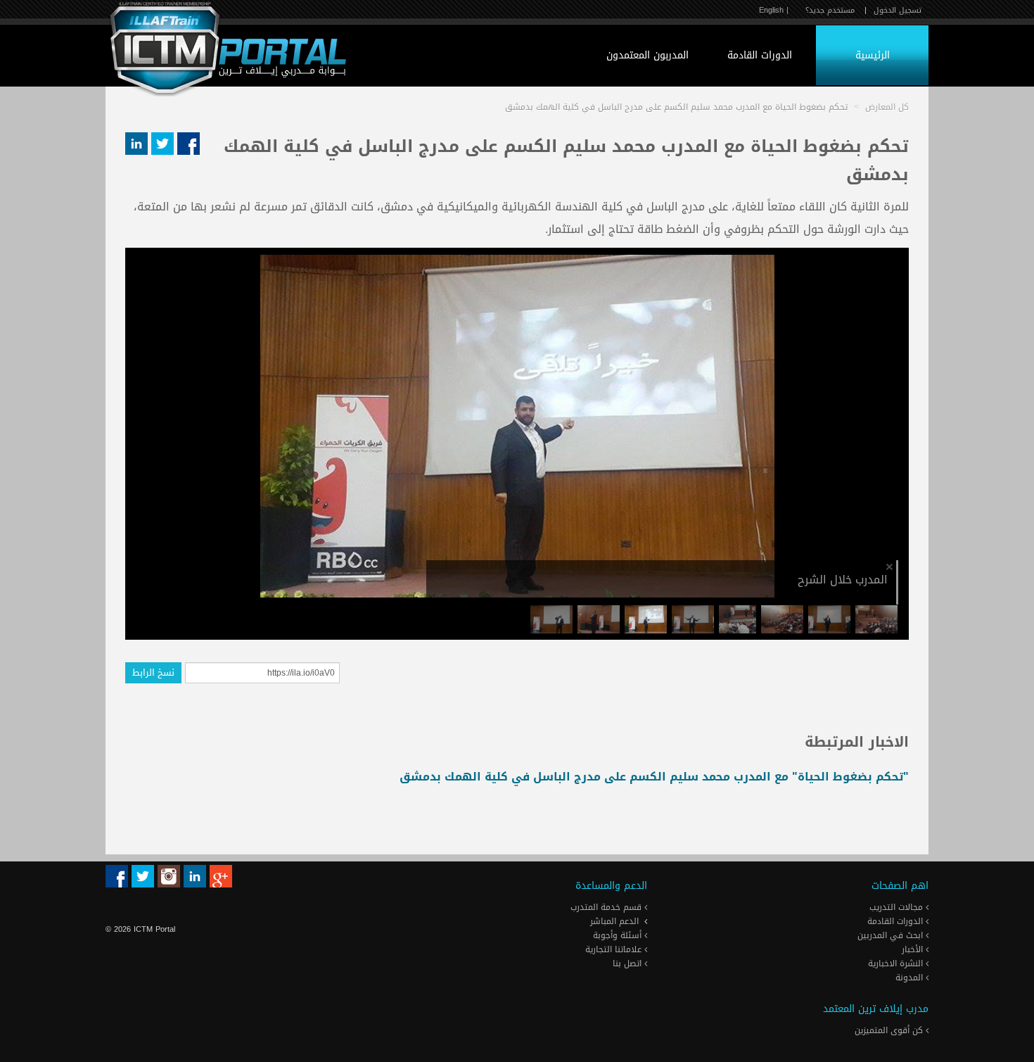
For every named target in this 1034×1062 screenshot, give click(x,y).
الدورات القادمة (759, 55)
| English (774, 10)
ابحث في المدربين (891, 935)
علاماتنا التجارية (614, 949)
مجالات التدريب (897, 907)
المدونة (910, 977)
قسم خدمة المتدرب (607, 907)
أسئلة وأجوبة (618, 935)
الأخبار (914, 949)
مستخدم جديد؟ (830, 10)
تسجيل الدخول (897, 10)
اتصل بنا (628, 963)
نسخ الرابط (153, 672)
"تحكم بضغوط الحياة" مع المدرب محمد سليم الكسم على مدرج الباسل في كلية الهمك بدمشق (654, 777)
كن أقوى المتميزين (890, 1030)
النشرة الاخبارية (897, 963)
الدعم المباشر (614, 921)
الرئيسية (872, 55)
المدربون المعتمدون (647, 55)
